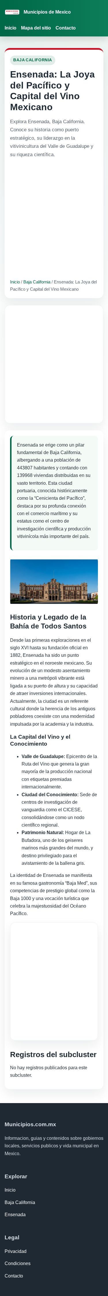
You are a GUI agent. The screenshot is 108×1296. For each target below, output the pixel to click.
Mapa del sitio (36, 27)
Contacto (66, 27)
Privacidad (15, 1251)
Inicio (10, 27)
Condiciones (18, 1263)
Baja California (36, 281)
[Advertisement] (54, 218)
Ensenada (15, 1214)
